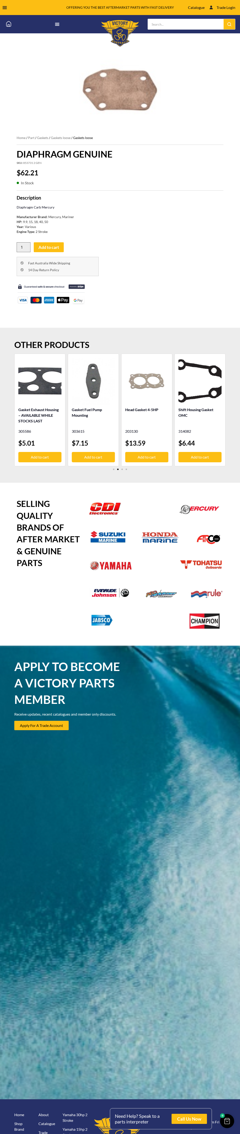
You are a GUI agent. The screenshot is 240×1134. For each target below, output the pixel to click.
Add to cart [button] (40, 457)
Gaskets (42, 138)
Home (21, 138)
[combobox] (186, 24)
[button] (113, 469)
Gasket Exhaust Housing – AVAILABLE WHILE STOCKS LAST (199, 415)
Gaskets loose (61, 138)
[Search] (229, 24)
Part (31, 138)
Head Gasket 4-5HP (88, 409)
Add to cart (48, 247)
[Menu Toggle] (4, 7)
